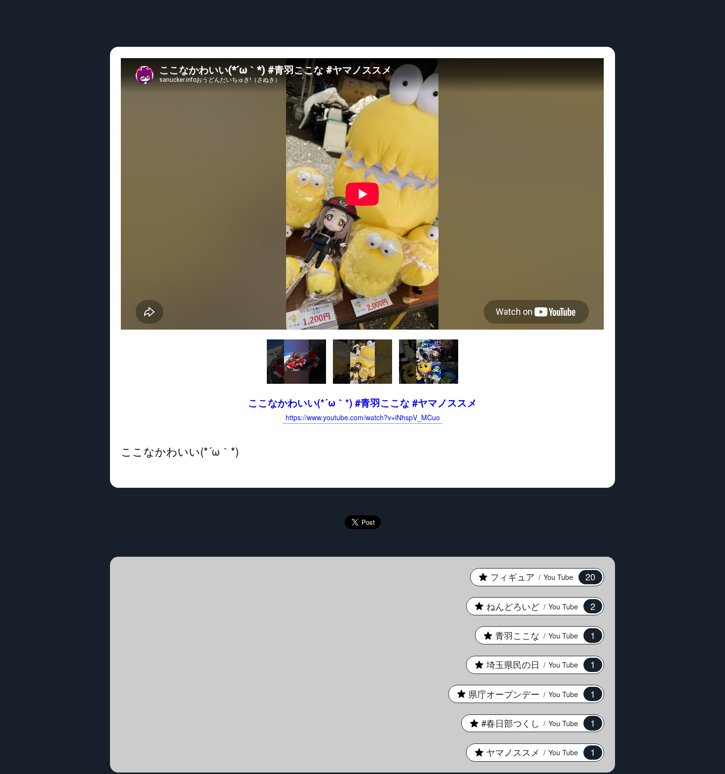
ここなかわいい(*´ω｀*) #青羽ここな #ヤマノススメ (362, 409)
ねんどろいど (530, 606)
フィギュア (532, 576)
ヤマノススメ (530, 751)
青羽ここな (535, 635)
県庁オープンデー (521, 693)
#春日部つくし (528, 722)
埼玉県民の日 (530, 664)
